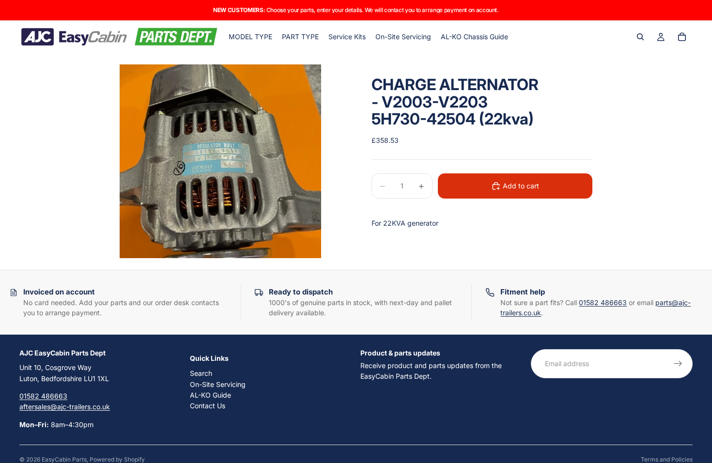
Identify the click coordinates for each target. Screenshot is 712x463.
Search (201, 373)
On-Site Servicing (218, 384)
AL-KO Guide (210, 395)
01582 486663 (603, 302)
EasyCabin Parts (64, 459)
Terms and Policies (667, 459)
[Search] (640, 36)
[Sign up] (678, 364)
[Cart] (682, 36)
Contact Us (207, 405)
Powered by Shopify (117, 459)
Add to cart (521, 186)
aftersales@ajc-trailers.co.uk (64, 406)
